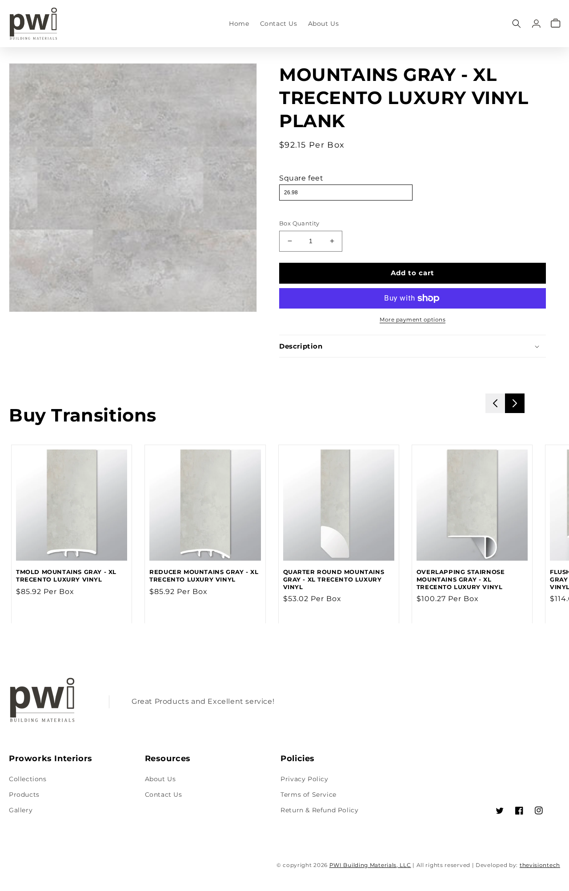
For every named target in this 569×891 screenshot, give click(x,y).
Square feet (301, 178)
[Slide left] (495, 403)
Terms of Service (308, 795)
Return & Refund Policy (319, 810)
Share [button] (299, 369)
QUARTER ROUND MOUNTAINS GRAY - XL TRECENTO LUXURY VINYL (334, 579)
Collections (28, 779)
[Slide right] (515, 403)
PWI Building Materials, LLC (370, 865)
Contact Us (163, 795)
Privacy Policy (304, 779)
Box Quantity (299, 223)
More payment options (412, 319)
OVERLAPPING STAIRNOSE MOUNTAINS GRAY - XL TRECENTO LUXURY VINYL (461, 579)
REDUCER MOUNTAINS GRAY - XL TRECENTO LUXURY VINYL (203, 575)
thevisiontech (540, 865)
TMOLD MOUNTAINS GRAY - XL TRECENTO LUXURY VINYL (66, 575)
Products (24, 795)
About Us (160, 779)
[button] (516, 23)
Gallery (20, 810)
